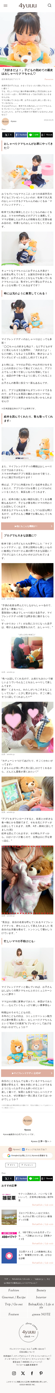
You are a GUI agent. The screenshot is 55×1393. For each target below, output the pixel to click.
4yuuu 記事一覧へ (40, 1141)
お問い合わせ (38, 1349)
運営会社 (16, 1362)
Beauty (41, 1290)
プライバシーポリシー (40, 1356)
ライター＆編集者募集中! (27, 1365)
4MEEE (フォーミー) (31, 1362)
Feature (14, 1314)
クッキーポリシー (12, 1359)
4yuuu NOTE (41, 1314)
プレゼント (28, 1165)
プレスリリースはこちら (20, 1349)
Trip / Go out (14, 1304)
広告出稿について (27, 1352)
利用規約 (7, 1356)
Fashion (13, 1290)
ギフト (13, 1165)
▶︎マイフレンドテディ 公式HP (26, 1073)
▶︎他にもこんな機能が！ (26, 526)
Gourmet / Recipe (14, 1297)
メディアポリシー (21, 1356)
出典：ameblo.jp (8, 599)
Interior (41, 1297)
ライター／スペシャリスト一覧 (35, 1359)
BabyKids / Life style (41, 1306)
